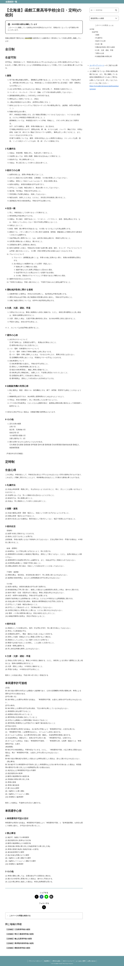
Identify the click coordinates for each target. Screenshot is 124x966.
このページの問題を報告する (20, 916)
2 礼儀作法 (98, 38)
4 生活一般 (98, 44)
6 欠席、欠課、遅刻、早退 (104, 50)
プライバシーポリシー (35, 961)
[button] (51, 897)
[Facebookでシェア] (41, 897)
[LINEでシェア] (46, 897)
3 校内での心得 (100, 41)
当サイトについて (68, 961)
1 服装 (97, 35)
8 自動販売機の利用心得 (103, 56)
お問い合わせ (91, 961)
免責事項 (47, 961)
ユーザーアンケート (97, 65)
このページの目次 (101, 25)
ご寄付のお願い (56, 961)
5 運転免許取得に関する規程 (105, 47)
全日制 (92, 29)
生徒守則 (95, 32)
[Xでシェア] (37, 897)
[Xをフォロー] (44, 907)
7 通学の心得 (99, 53)
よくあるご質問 (80, 961)
